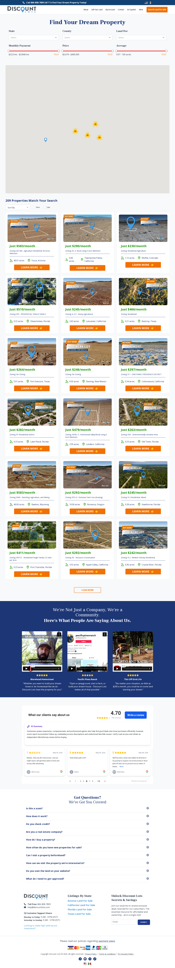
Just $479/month (78, 430)
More (141, 9)
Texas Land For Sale (79, 913)
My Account (110, 9)
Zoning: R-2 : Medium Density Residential (138, 557)
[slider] (9, 51)
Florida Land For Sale (80, 909)
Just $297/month (134, 369)
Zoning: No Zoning (17, 374)
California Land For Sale (81, 905)
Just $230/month (134, 246)
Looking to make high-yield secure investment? (40, 927)
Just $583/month (22, 246)
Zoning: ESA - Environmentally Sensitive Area (139, 434)
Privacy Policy (91, 954)
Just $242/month (134, 553)
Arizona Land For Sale (80, 900)
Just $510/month (22, 309)
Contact (121, 9)
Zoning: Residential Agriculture (133, 251)
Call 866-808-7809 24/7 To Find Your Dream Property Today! (56, 2)
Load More (87, 590)
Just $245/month (78, 309)
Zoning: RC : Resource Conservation (80, 557)
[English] (146, 2)
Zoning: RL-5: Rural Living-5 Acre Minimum (82, 251)
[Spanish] (150, 2)
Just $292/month (78, 492)
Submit (143, 922)
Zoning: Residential (129, 314)
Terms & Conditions (107, 954)
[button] (45, 140)
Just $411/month (22, 553)
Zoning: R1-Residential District (22, 434)
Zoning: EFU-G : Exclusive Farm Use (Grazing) (84, 497)
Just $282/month (22, 430)
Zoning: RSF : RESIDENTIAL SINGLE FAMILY (28, 314)
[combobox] (34, 37)
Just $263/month (134, 430)
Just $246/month (78, 369)
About (86, 9)
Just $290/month (78, 246)
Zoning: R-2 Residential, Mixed (133, 497)
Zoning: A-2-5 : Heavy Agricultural (79, 314)
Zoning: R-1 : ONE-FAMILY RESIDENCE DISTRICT (141, 374)
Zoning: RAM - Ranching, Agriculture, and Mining (29, 497)
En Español (131, 9)
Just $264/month (22, 369)
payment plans (107, 941)
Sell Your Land (96, 9)
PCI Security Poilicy (125, 954)
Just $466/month (134, 309)
